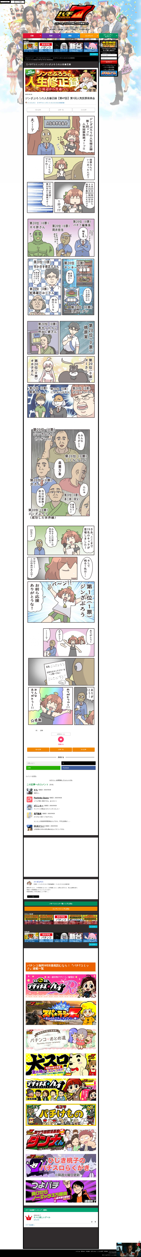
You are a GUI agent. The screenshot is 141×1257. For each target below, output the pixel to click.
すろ (36, 789)
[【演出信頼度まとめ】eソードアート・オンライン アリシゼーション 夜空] (25, 915)
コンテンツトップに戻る (60, 909)
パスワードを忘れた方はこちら (109, 65)
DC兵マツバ (39, 826)
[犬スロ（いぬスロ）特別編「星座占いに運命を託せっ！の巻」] (84, 43)
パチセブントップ (29, 58)
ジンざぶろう (32, 103)
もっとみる (93, 54)
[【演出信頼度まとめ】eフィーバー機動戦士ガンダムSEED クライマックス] (39, 915)
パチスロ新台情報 (108, 67)
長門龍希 (38, 813)
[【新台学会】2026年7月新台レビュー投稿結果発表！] (69, 43)
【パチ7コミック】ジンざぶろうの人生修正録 (64, 58)
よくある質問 (100, 1251)
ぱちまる (36, 1220)
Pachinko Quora (41, 797)
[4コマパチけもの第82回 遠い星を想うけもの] (54, 43)
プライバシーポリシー (113, 1251)
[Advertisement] (33, 1239)
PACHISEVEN (115, 1252)
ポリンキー (38, 805)
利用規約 (106, 1251)
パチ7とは (78, 1251)
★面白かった (61, 734)
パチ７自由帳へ (30, 1225)
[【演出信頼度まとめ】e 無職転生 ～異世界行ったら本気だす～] (84, 915)
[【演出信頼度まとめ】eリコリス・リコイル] (69, 915)
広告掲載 (88, 1251)
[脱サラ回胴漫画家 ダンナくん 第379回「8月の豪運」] (24, 43)
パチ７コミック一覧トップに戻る (60, 903)
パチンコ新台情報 (108, 69)
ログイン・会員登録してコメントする (60, 780)
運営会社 (83, 1251)
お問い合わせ (93, 1251)
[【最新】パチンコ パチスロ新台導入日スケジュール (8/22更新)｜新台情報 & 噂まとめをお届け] (39, 43)
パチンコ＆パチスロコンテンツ (43, 58)
